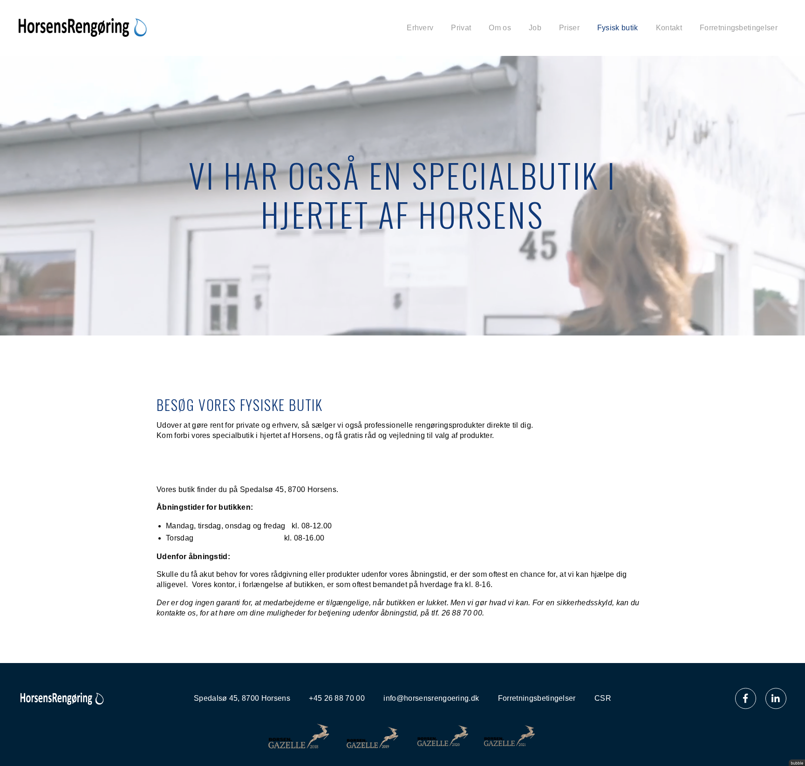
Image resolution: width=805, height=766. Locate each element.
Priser (569, 28)
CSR (602, 698)
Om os (500, 28)
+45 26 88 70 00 (337, 698)
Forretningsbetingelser (739, 28)
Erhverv (420, 28)
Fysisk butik (617, 28)
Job (535, 28)
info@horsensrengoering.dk (431, 698)
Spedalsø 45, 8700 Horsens (242, 698)
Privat (461, 28)
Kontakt (669, 28)
